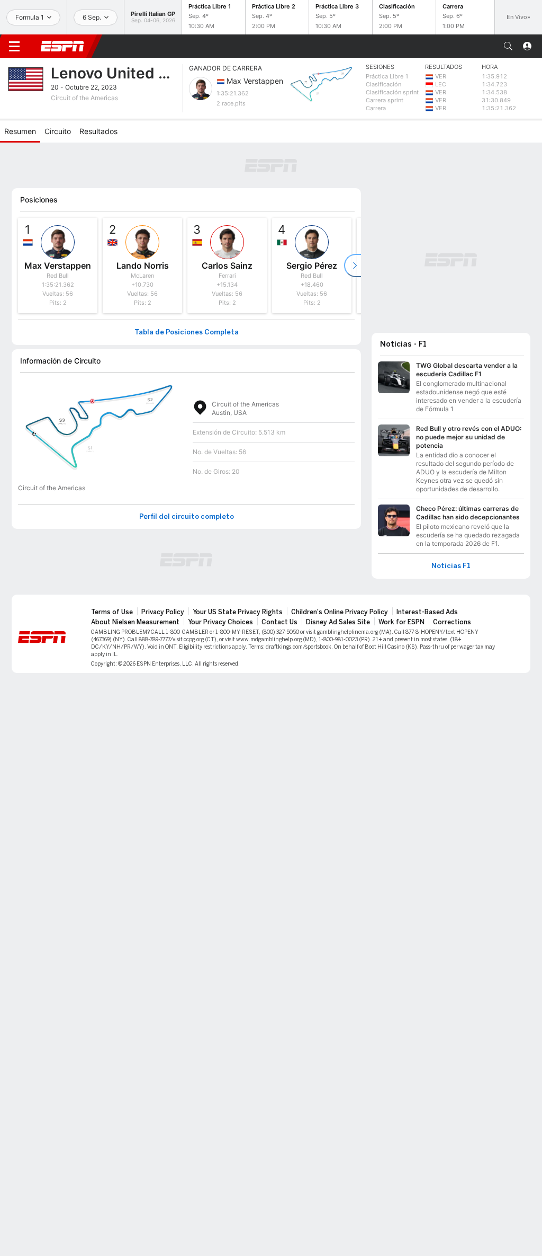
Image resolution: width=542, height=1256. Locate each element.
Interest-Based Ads (427, 612)
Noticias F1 (451, 566)
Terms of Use (112, 612)
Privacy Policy (162, 612)
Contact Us (279, 622)
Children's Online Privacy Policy (339, 612)
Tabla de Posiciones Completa (186, 332)
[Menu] (14, 46)
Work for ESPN (401, 622)
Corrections (452, 622)
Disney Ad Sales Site (338, 622)
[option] (57, 265)
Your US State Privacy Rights (238, 612)
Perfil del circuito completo (186, 516)
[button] (508, 46)
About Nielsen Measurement (135, 622)
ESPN (62, 46)
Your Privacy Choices (220, 622)
